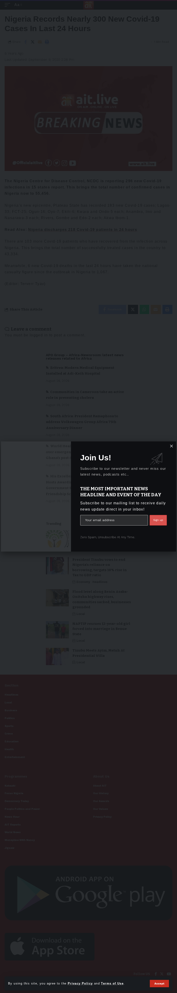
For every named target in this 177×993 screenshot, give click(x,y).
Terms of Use (112, 983)
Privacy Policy (80, 983)
